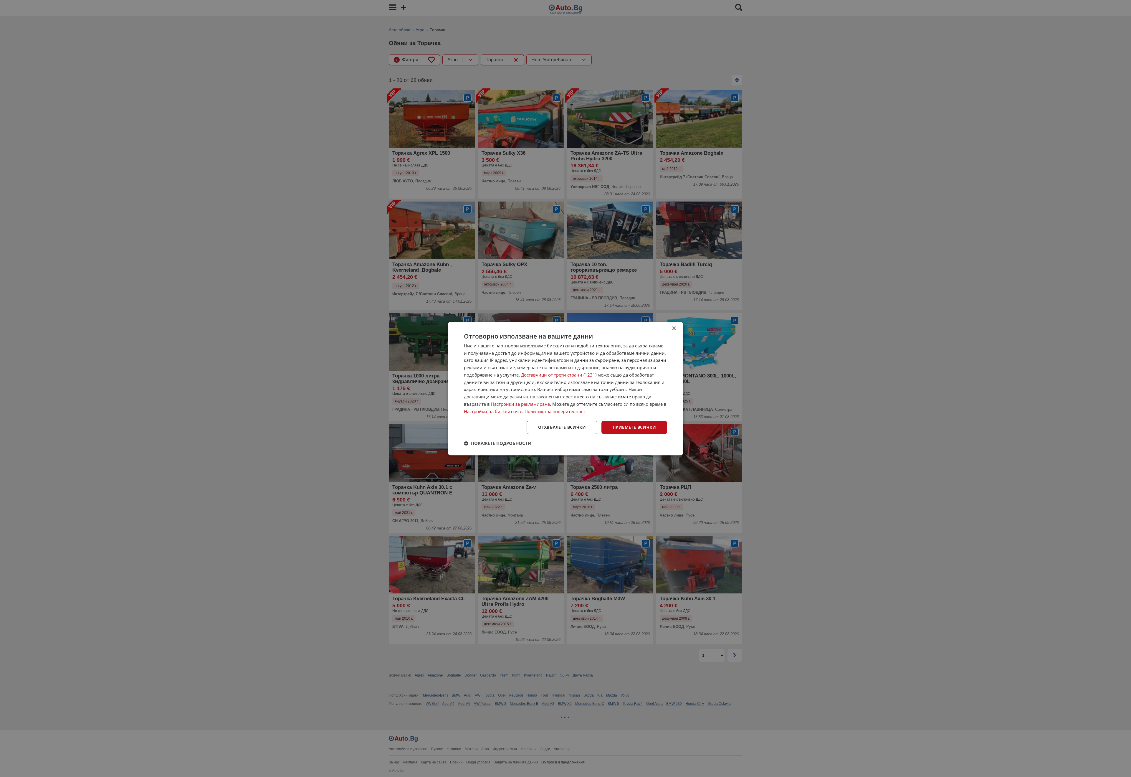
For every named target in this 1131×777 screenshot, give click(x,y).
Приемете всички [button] (634, 427)
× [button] (674, 328)
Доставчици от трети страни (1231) (558, 375)
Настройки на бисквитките (493, 411)
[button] (497, 443)
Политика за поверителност (555, 411)
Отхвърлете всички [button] (562, 427)
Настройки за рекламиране (520, 404)
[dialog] (565, 389)
